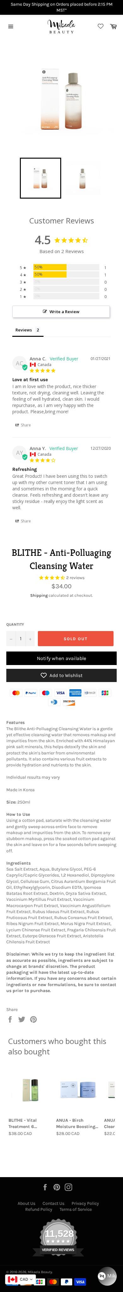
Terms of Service (76, 1209)
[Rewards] (107, 1276)
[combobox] (20, 1279)
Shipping (39, 595)
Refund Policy (38, 1209)
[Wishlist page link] (99, 26)
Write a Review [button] (64, 311)
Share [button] (25, 425)
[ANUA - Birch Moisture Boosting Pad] (78, 1089)
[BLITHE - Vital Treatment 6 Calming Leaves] (30, 1089)
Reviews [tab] (23, 330)
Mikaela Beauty (40, 1272)
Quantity (15, 624)
